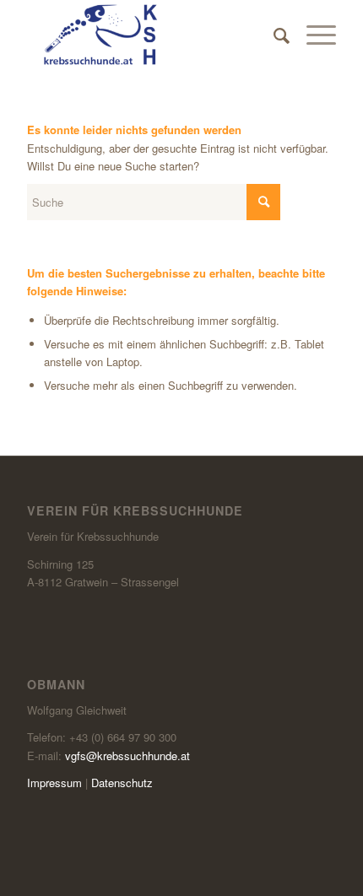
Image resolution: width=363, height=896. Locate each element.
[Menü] (313, 34)
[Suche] (273, 34)
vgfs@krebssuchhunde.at (127, 756)
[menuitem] (273, 34)
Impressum (54, 783)
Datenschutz (122, 783)
